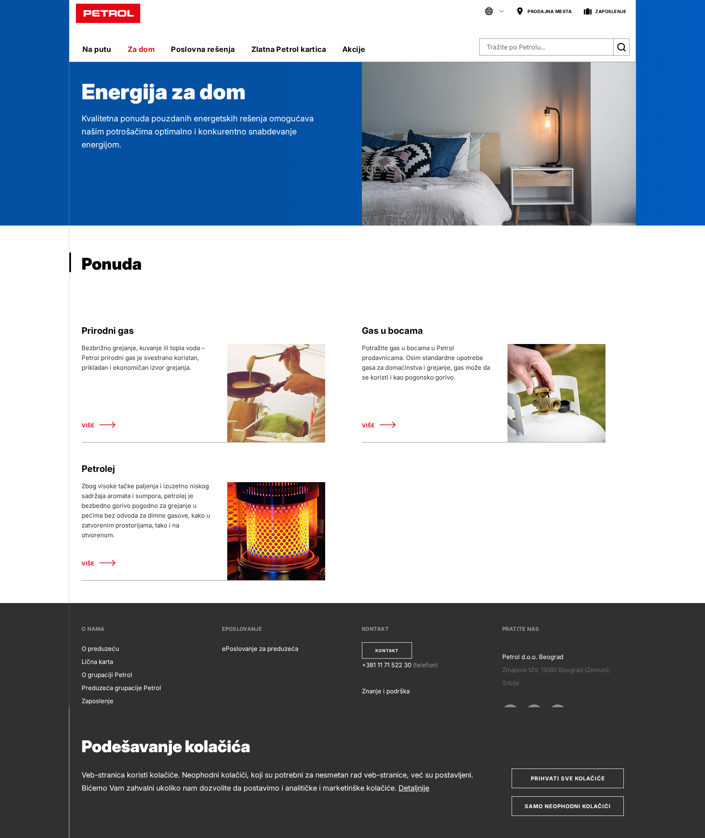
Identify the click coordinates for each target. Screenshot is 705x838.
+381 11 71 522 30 (386, 665)
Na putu (96, 49)
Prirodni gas (108, 330)
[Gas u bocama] (556, 393)
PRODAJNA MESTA (550, 11)
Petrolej (98, 468)
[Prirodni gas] (276, 393)
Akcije (353, 49)
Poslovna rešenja (203, 49)
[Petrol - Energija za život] (108, 13)
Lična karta (97, 662)
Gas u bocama (392, 330)
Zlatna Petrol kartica (288, 49)
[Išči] (621, 47)
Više (88, 425)
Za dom (141, 49)
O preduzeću (100, 649)
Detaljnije (414, 788)
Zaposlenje (97, 701)
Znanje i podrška (386, 691)
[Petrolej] (276, 531)
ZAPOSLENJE (610, 11)
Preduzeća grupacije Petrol (121, 688)
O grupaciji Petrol (107, 675)
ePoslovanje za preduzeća (260, 649)
